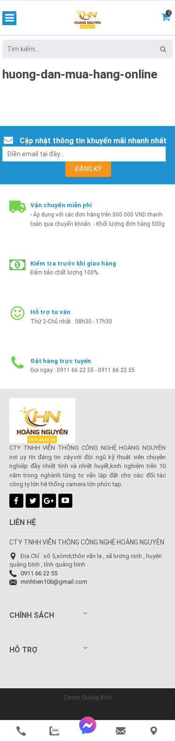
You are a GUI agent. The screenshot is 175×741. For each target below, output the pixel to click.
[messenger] (87, 731)
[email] (120, 731)
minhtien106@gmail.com (54, 581)
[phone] (21, 731)
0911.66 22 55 (39, 573)
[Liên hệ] (153, 731)
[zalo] (54, 731)
